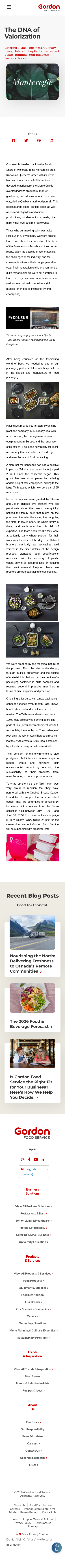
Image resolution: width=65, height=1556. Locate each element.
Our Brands (32, 1302)
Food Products (32, 1280)
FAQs (32, 1464)
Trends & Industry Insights (32, 1383)
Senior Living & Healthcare (33, 1220)
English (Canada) (28, 1171)
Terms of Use (43, 1522)
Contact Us (32, 1450)
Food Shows (32, 1376)
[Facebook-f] (29, 1159)
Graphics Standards (32, 1457)
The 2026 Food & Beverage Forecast (30, 1024)
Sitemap (32, 1526)
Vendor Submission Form (39, 1508)
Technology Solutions (32, 1323)
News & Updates (32, 1436)
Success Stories (15, 58)
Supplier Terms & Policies (37, 1519)
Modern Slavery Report (23, 1512)
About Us (19, 1505)
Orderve (32, 1316)
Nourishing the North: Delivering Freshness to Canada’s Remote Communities (32, 963)
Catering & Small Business (23, 47)
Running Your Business (32, 54)
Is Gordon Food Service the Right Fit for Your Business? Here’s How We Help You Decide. (31, 1087)
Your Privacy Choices (35, 1534)
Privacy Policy (22, 1522)
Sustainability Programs (32, 1337)
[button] (13, 140)
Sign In (32, 1149)
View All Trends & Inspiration (32, 1369)
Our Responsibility (32, 1429)
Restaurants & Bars (32, 1213)
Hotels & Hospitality (28, 51)
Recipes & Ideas (33, 1390)
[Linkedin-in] (42, 1159)
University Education (32, 1241)
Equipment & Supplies (32, 1287)
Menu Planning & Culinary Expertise (32, 1330)
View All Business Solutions (32, 1206)
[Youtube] (36, 1159)
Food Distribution (32, 1294)
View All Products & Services (32, 1273)
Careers (32, 1443)
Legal (15, 1519)
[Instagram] (23, 1159)
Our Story (32, 1422)
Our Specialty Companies (32, 1309)
